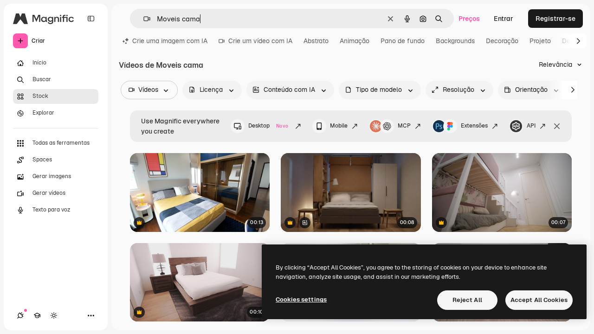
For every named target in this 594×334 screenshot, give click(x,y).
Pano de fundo (403, 41)
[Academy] (37, 315)
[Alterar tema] (53, 315)
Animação (354, 41)
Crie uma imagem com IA (169, 41)
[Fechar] (557, 126)
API (531, 125)
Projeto (540, 41)
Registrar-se (555, 18)
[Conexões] (20, 315)
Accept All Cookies (539, 300)
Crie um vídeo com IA (260, 41)
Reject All (467, 300)
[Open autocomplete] (143, 18)
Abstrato (316, 41)
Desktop (268, 125)
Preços (469, 18)
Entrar (503, 18)
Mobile (339, 125)
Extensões (474, 125)
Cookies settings (301, 299)
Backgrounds (455, 41)
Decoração (502, 41)
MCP (404, 125)
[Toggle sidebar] (91, 18)
